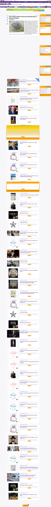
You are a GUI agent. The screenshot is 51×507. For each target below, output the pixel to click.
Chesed (41, 86)
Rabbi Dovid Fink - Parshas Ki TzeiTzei (26, 107)
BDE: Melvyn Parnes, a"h (24, 213)
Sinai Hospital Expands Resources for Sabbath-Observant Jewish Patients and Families (28, 476)
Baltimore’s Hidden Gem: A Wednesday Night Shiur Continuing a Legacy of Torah (29, 252)
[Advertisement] (22, 37)
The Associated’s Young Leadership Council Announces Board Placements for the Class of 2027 (28, 448)
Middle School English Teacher (44, 51)
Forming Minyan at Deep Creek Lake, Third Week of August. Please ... (44, 94)
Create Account (10, 0)
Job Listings (42, 45)
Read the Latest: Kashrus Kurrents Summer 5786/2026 (29, 194)
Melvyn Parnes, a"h (42, 27)
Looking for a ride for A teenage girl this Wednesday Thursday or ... (45, 90)
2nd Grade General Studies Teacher (44, 48)
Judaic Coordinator (42, 50)
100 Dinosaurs (42, 70)
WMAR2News (30, 23)
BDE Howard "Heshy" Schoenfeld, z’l (26, 485)
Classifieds (41, 66)
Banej (9, 32)
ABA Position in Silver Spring (43, 71)
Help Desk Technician (42, 47)
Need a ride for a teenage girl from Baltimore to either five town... (44, 89)
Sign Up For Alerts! (36, 10)
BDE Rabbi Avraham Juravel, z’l (25, 322)
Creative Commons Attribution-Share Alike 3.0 (15, 32)
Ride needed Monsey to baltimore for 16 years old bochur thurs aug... (45, 92)
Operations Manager (42, 49)
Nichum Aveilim (42, 25)
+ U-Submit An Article (41, 10)
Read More (29, 84)
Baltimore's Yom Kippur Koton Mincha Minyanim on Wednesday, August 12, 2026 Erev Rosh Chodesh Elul (29, 468)
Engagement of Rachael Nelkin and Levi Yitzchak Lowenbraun (45, 21)
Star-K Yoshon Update (24, 312)
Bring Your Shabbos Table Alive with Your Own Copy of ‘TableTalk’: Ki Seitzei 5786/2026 (29, 176)
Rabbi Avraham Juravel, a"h (43, 28)
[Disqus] (22, 49)
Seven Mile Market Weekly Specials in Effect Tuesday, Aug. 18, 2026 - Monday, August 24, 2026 (29, 293)
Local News (21, 79)
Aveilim (49, 25)
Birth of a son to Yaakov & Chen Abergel (45, 16)
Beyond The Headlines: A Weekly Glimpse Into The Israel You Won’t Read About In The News (28, 282)
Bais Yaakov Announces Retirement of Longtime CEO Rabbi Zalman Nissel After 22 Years (29, 99)
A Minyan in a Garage (23, 261)
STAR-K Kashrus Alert (23, 222)
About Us (15, 0)
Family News (10, 9)
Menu (48, 0)
